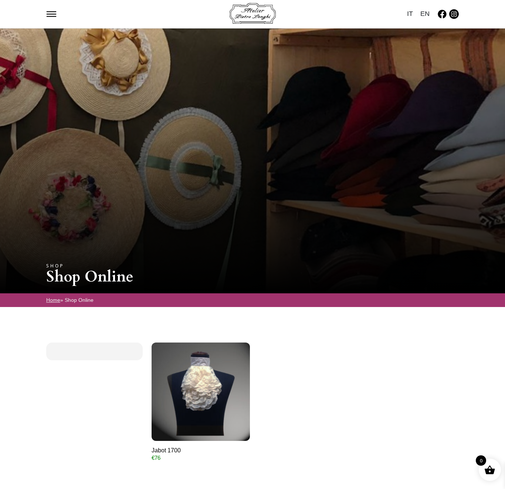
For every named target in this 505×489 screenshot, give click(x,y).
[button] (51, 13)
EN (425, 13)
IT (410, 13)
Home (53, 300)
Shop (55, 266)
